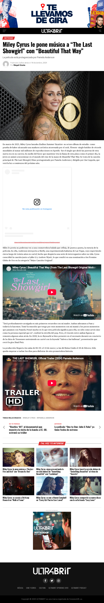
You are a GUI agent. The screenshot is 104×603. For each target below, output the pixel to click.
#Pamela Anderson (46, 418)
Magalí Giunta (19, 65)
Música (20, 588)
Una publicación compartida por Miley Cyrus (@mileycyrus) (37, 242)
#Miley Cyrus (29, 418)
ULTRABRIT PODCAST (78, 588)
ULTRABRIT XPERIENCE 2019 (58, 588)
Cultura (42, 588)
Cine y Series (31, 588)
